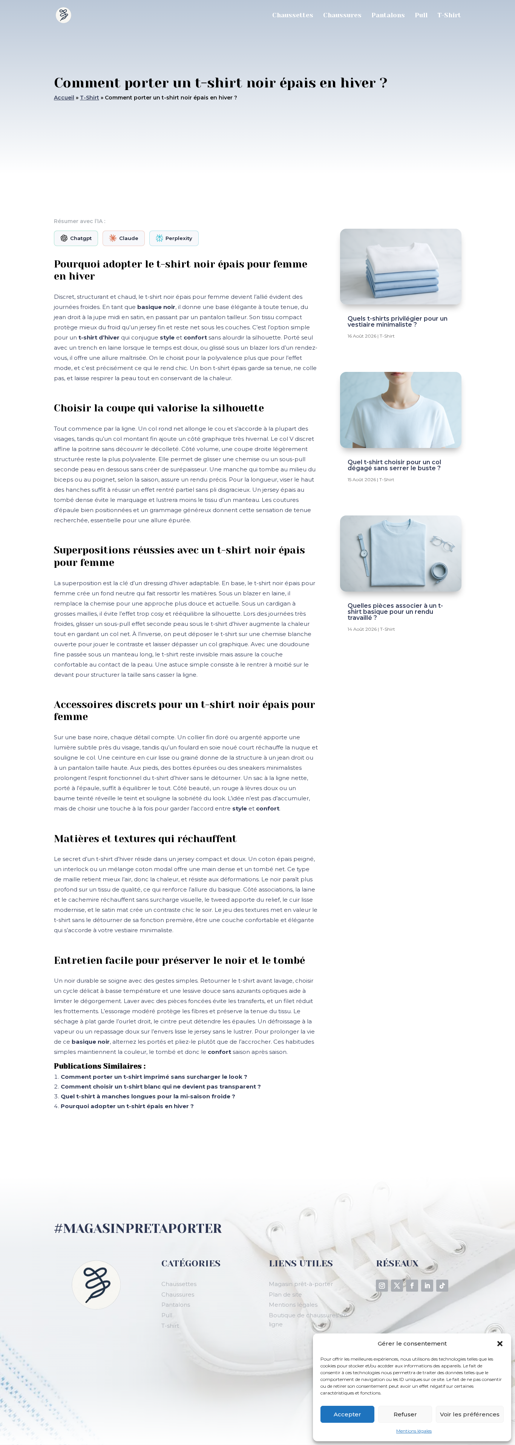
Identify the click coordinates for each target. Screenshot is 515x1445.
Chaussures (342, 15)
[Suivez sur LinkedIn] (427, 1286)
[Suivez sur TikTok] (442, 1286)
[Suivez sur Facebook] (412, 1286)
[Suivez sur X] (397, 1286)
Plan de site (285, 1294)
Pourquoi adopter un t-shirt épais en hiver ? (127, 1106)
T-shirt (170, 1325)
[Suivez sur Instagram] (382, 1286)
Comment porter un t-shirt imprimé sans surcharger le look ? (154, 1076)
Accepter (347, 1414)
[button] (500, 1343)
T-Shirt (449, 15)
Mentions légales (414, 1431)
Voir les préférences (470, 1414)
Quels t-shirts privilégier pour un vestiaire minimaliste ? (398, 321)
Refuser (405, 1414)
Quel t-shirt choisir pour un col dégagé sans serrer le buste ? (394, 465)
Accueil (64, 97)
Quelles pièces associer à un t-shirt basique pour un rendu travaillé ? (395, 611)
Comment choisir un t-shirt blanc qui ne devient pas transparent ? (161, 1086)
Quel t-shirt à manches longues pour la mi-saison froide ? (148, 1096)
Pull (421, 15)
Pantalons (388, 15)
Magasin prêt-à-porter (301, 1284)
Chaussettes (292, 15)
